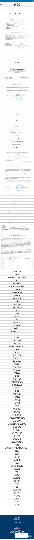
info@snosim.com (17, 5)
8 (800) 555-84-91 (17, 3)
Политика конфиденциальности (21, 532)
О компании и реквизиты (13, 532)
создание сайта (17, 524)
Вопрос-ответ (17, 531)
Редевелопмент (12, 531)
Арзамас (19, 519)
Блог (19, 531)
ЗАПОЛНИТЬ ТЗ (17, 9)
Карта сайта (22, 531)
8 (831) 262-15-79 (30, 3)
